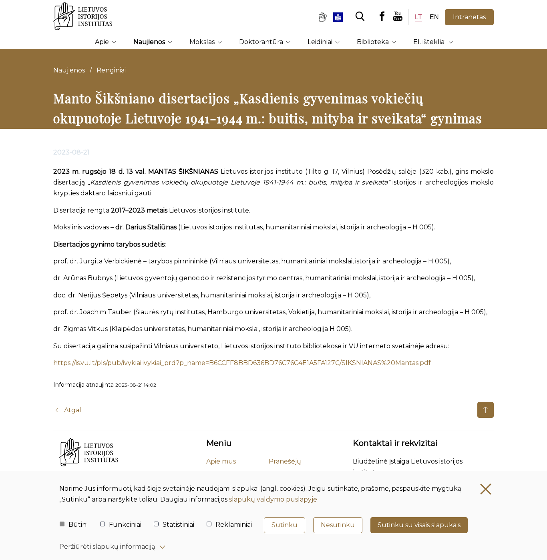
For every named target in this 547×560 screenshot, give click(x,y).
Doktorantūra (262, 42)
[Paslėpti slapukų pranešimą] (486, 489)
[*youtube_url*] (400, 17)
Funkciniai (125, 524)
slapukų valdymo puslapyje (273, 499)
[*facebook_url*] (382, 17)
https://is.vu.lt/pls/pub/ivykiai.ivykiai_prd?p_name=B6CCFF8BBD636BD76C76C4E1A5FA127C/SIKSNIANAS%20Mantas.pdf (242, 363)
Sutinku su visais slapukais (419, 525)
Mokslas (202, 42)
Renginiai (111, 70)
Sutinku (284, 525)
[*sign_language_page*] (322, 17)
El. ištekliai (430, 42)
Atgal (72, 410)
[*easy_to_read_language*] (341, 17)
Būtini (78, 524)
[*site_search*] (360, 17)
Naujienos (150, 42)
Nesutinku (338, 525)
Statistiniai (178, 524)
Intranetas (469, 17)
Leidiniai (321, 42)
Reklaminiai (233, 524)
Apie (103, 42)
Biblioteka (373, 42)
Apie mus (221, 461)
